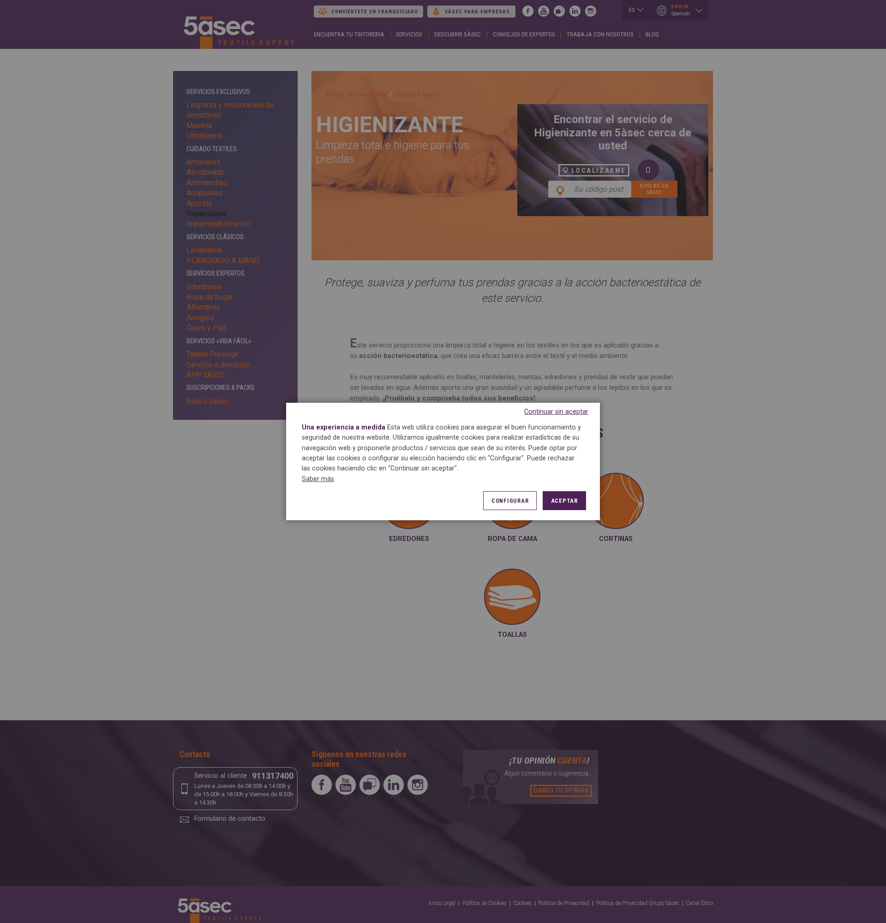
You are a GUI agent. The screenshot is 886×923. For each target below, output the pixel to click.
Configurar (510, 500)
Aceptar (564, 500)
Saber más (318, 479)
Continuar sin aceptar (556, 412)
